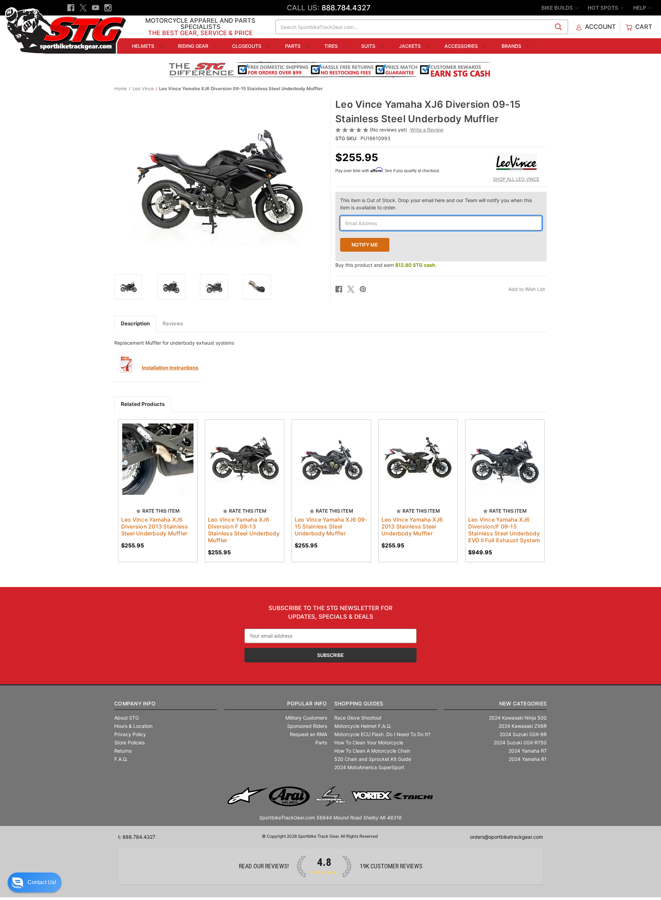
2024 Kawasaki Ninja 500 (518, 718)
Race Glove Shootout (357, 718)
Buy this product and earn (386, 265)
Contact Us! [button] (42, 882)
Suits (369, 46)
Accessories (461, 46)
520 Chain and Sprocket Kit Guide (372, 759)
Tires (331, 46)
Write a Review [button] (426, 130)
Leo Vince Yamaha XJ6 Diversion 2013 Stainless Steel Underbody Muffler (154, 526)
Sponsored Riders (307, 726)
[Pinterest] (362, 289)
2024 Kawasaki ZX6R (523, 726)
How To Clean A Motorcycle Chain (372, 751)
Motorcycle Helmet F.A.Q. (362, 726)
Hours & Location (133, 726)
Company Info (135, 703)
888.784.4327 (346, 7)
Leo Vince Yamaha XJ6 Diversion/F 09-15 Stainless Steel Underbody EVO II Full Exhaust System (504, 530)
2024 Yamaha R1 (528, 759)
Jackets (410, 46)
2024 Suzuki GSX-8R (523, 734)
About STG (126, 718)
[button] (35, 882)
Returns (123, 751)
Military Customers (306, 718)
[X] (83, 7)
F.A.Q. (121, 759)
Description (135, 323)
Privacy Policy (130, 734)
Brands (512, 46)
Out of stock (158, 465)
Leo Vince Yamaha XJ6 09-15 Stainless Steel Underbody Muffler (331, 526)
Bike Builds (558, 7)
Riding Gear (194, 46)
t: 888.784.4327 (136, 837)
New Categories (523, 703)
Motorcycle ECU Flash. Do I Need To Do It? (382, 734)
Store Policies (129, 742)
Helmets (144, 46)
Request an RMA (308, 734)
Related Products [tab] (143, 404)
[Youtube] (95, 7)
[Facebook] (70, 7)
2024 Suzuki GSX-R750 (520, 742)
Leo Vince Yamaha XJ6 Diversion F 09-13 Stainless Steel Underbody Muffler (244, 530)
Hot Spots (604, 7)
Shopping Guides (359, 703)
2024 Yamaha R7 (527, 751)
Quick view (154, 453)
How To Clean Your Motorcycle (368, 742)
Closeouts (247, 46)
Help (640, 7)
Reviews (172, 323)
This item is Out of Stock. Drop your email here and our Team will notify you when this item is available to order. (436, 203)
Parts (293, 46)
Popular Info (307, 703)
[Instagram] (108, 7)
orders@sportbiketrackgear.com (506, 837)
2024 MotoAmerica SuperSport (369, 767)
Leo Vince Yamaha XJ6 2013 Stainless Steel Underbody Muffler (412, 526)
